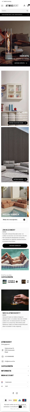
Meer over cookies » (15, 409)
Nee (24, 407)
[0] (28, 5)
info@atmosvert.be (10, 361)
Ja (20, 407)
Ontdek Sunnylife (15, 245)
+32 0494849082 (9, 356)
